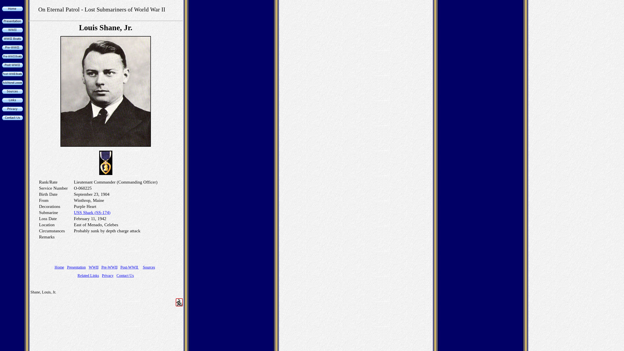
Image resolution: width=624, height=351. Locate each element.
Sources (149, 267)
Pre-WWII (109, 267)
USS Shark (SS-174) (92, 212)
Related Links (88, 275)
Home (59, 267)
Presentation (76, 267)
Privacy (108, 275)
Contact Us (125, 275)
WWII (93, 267)
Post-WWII (129, 267)
